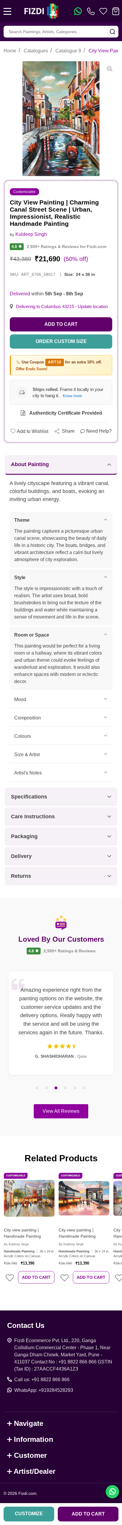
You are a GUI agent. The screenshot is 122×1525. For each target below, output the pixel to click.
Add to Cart (61, 324)
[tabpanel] (61, 1023)
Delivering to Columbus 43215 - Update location (62, 306)
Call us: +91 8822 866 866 (42, 1379)
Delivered (20, 293)
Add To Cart (36, 1277)
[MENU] (7, 11)
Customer (30, 1455)
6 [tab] (84, 1088)
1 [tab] (37, 1088)
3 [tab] (56, 1088)
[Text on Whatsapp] (78, 11)
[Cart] (116, 11)
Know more (72, 396)
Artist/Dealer (34, 1471)
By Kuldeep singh (16, 1244)
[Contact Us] (92, 11)
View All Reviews (61, 1111)
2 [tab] (46, 1088)
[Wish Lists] (103, 11)
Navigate (28, 1423)
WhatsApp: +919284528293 (43, 1390)
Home (10, 50)
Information (33, 1439)
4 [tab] (65, 1088)
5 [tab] (75, 1088)
